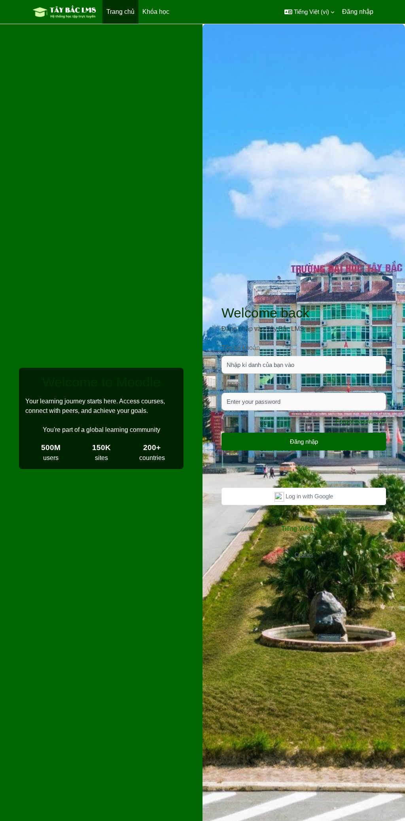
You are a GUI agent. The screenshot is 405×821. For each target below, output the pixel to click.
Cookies (304, 555)
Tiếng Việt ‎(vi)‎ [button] (301, 528)
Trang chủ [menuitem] (120, 11)
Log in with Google (308, 496)
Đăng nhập (357, 11)
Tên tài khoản (240, 347)
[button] (309, 12)
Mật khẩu (234, 384)
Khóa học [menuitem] (155, 11)
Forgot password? (360, 421)
